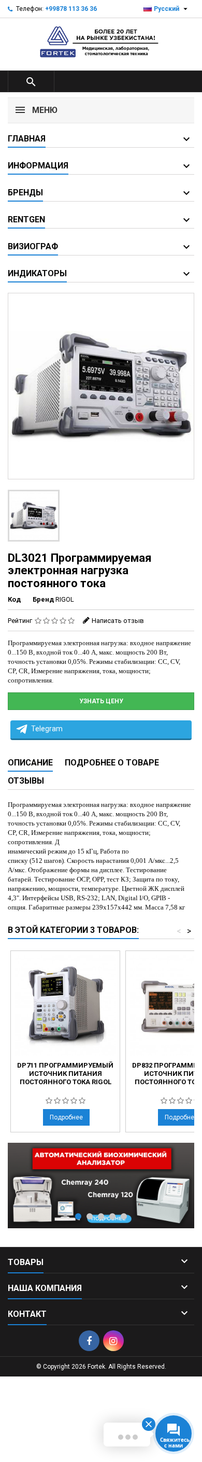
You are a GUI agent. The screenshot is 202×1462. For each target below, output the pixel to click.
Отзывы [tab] (26, 781)
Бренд (43, 599)
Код (14, 599)
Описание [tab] (30, 763)
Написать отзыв (118, 620)
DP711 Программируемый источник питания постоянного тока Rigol (65, 1073)
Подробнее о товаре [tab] (112, 763)
